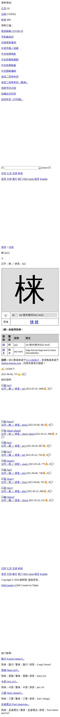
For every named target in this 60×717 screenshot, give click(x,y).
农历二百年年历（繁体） (14, 82)
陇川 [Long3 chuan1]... (12, 659)
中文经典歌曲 (8, 65)
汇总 (3, 8)
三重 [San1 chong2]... (12, 693)
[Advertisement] (30, 134)
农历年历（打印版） (12, 99)
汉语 (3, 14)
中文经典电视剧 (9, 59)
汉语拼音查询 (8, 42)
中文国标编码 (8, 71)
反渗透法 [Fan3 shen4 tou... (15, 704)
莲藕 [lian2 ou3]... (10, 670)
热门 (20, 179)
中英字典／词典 (9, 48)
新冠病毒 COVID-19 (12, 31)
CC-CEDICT (32, 360)
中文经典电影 (8, 54)
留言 (36, 179)
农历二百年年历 (9, 76)
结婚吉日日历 (8, 93)
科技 (3, 19)
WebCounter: (7, 585)
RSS (25, 179)
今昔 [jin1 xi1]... (9, 681)
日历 (3, 173)
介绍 (9, 179)
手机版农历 (7, 37)
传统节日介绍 (8, 88)
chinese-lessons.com (11, 363)
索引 (14, 179)
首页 (3, 179)
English (43, 179)
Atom (31, 179)
